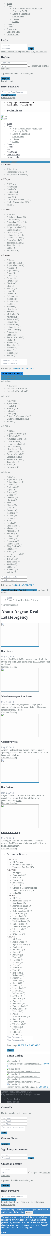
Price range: (6, 368)
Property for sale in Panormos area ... (23, 1076)
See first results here (27, 590)
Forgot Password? (39, 51)
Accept (29, 1212)
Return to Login (8, 97)
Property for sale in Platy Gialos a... (23, 1087)
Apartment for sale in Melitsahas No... (24, 1064)
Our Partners (18, 16)
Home (9, 3)
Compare (5, 1144)
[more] (8, 664)
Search (10, 1050)
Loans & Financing (21, 14)
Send (4, 1133)
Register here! (7, 1202)
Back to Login (7, 81)
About (9, 6)
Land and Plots (13, 32)
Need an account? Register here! (15, 51)
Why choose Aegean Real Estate (27, 8)
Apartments (12, 29)
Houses (10, 24)
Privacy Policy (13, 1099)
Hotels (10, 26)
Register (5, 78)
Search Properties (9, 590)
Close (3, 1232)
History (15, 19)
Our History (7, 651)
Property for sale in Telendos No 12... (23, 1071)
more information (17, 1212)
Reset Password (8, 95)
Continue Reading (9, 667)
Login (31, 49)
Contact (15, 21)
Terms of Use (13, 1102)
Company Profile (20, 11)
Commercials (13, 34)
